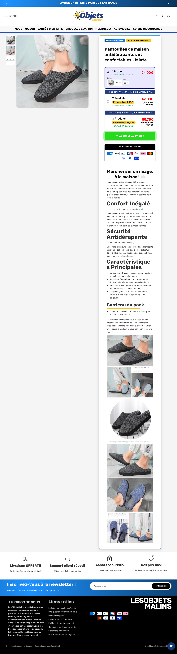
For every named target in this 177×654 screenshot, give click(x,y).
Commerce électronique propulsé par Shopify (43, 646)
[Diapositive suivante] (168, 3)
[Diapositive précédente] (6, 3)
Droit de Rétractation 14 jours (61, 634)
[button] (130, 78)
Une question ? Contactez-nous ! (63, 612)
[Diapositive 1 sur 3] (10, 40)
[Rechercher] (156, 16)
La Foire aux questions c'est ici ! (62, 608)
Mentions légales (56, 615)
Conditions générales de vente (62, 627)
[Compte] (162, 16)
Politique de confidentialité (60, 619)
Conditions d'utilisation (58, 630)
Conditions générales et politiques (158, 646)
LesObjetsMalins (18, 646)
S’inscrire (161, 586)
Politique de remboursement (61, 623)
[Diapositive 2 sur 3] (10, 50)
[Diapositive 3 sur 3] (10, 60)
